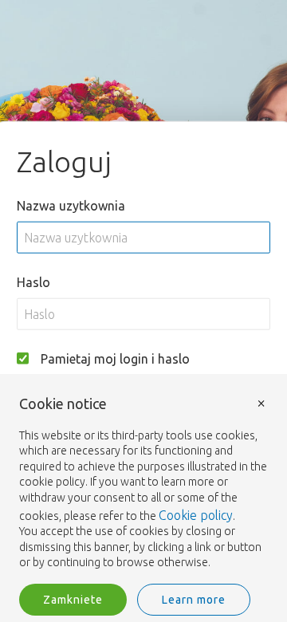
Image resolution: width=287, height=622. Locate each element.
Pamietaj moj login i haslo (115, 358)
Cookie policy (196, 515)
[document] (143, 483)
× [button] (261, 402)
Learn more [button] (194, 599)
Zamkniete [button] (73, 599)
